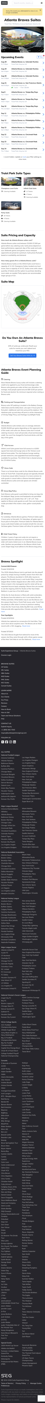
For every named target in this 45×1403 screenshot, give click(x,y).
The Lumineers (27, 1298)
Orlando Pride (27, 1000)
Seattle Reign (27, 1011)
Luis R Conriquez (28, 1107)
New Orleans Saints (29, 774)
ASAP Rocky (5, 1069)
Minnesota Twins (28, 814)
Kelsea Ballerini (27, 1074)
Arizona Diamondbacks (9, 809)
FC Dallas (4, 975)
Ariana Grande (6, 1085)
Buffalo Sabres (6, 907)
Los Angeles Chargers (30, 760)
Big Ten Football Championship (7, 1044)
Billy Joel (4, 1118)
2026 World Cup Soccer (9, 1345)
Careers (4, 706)
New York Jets (27, 779)
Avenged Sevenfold (8, 1091)
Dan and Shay (6, 1192)
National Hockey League (10, 898)
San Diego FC (27, 974)
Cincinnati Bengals (8, 774)
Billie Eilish (5, 1115)
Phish (24, 1218)
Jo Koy (3, 1311)
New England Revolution (31, 952)
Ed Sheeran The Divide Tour (9, 1237)
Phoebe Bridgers (28, 1221)
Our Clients (5, 697)
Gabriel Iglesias (6, 1257)
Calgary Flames (6, 909)
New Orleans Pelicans (30, 863)
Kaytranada (26, 1068)
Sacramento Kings (28, 882)
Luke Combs (26, 1112)
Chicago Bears (6, 772)
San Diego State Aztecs (30, 1049)
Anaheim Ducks (7, 901)
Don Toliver (5, 1227)
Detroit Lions (5, 785)
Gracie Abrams (6, 1268)
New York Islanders (29, 903)
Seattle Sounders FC (29, 979)
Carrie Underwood (7, 1165)
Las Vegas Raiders (28, 757)
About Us (4, 694)
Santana (25, 1257)
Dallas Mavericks (7, 871)
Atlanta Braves (6, 814)
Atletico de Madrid (7, 1348)
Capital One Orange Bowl (10, 1048)
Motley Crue (26, 1166)
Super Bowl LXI (27, 801)
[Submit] (13, 3)
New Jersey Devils (28, 901)
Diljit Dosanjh (6, 1211)
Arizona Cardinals (7, 758)
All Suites (4, 667)
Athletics (4, 812)
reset (24, 157)
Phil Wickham (27, 1216)
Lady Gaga (26, 1082)
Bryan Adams (6, 1148)
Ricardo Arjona (27, 1235)
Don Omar (5, 1225)
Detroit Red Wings (8, 926)
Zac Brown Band (28, 1334)
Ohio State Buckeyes (29, 1035)
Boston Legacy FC (7, 1003)
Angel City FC (6, 998)
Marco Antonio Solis (29, 1131)
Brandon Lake (6, 1137)
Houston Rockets (7, 882)
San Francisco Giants (29, 830)
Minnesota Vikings (28, 768)
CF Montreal (5, 955)
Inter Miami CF (6, 980)
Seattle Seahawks (28, 790)
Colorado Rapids (7, 964)
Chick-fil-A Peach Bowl (9, 1051)
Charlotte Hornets (7, 863)
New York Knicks (28, 866)
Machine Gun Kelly (29, 1115)
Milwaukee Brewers (29, 811)
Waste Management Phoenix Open (29, 1364)
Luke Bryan (26, 1110)
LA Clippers (5, 888)
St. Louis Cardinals (28, 836)
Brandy (3, 1140)
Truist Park (8, 24)
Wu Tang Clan (27, 1325)
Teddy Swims (27, 1290)
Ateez (3, 1088)
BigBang (4, 1113)
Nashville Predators (8, 942)
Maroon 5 (25, 1134)
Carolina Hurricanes (8, 912)
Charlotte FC (5, 958)
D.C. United (5, 969)
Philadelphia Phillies (29, 822)
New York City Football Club (30, 956)
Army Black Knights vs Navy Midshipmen (9, 1034)
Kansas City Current (8, 1017)
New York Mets (27, 817)
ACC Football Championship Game (8, 1026)
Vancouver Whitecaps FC (31, 990)
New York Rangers (28, 906)
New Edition (26, 1177)
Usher (24, 1320)
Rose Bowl (26, 1041)
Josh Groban (5, 1317)
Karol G (4, 1338)
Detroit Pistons (6, 877)
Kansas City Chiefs (8, 799)
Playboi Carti (27, 1227)
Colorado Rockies (7, 834)
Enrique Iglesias (7, 1243)
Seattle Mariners (28, 833)
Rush (24, 1249)
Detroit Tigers (6, 836)
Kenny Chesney (27, 1079)
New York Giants (28, 777)
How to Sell (5, 712)
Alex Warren (5, 1080)
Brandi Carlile (6, 1135)
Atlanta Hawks (6, 855)
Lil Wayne (25, 1090)
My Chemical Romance (30, 1172)
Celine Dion (5, 1168)
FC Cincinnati (6, 972)
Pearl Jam (25, 1210)
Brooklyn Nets (6, 860)
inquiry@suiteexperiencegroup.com (14, 733)
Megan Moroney (28, 1142)
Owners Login (6, 655)
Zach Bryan (26, 1336)
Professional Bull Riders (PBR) (9, 1363)
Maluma (25, 1120)
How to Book (6, 709)
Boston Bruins (6, 904)
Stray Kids (25, 1276)
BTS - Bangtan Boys (8, 1096)
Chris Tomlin (5, 1179)
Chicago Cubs (6, 823)
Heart (3, 1282)
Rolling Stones (27, 1240)
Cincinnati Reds (6, 828)
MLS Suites (5, 683)
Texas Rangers (27, 841)
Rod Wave (26, 1238)
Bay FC (3, 1001)
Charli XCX (5, 1170)
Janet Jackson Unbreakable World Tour (10, 1302)
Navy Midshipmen (28, 1033)
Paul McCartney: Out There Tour (29, 1206)
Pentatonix (26, 1213)
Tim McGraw (26, 1306)
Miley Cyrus (26, 1156)
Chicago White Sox (8, 825)
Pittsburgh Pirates (28, 825)
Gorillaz (4, 1265)
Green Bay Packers (8, 788)
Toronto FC (26, 988)
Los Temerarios (27, 1099)
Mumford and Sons (29, 1169)
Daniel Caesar (6, 1195)
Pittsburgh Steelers (29, 785)
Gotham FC (5, 1012)
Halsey (3, 1276)
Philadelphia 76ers (29, 874)
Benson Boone (6, 1104)
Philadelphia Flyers (29, 912)
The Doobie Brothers (29, 1292)
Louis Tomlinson (28, 1101)
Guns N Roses (6, 1273)
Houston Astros (6, 839)
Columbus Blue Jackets (9, 920)
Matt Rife (25, 1139)
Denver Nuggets (7, 874)
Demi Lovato (5, 1206)
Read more (26, 626)
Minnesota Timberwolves (31, 860)
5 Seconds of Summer (9, 1063)
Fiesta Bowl (26, 1027)
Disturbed (4, 1219)
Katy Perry (26, 1066)
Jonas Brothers (6, 1314)
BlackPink (4, 1124)
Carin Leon (5, 1162)
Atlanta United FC (7, 950)
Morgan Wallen (27, 1164)
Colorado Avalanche (8, 918)
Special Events (6, 1343)
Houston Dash (6, 1014)
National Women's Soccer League (13, 995)
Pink (23, 1224)
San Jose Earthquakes (30, 977)
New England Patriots (30, 771)
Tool (23, 1309)
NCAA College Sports (8, 1022)
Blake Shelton (6, 1126)
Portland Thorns (28, 1003)
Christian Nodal (6, 1181)
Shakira (25, 1260)
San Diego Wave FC (29, 1008)
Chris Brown (5, 1173)
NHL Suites (5, 679)
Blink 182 (4, 1129)
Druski (3, 1233)
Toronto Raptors (28, 888)
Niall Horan (26, 1180)
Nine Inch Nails (27, 1186)
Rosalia (25, 1246)
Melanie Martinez (28, 1148)
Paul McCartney (28, 1202)
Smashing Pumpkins (29, 1268)
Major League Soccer (8, 947)
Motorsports (5, 1359)
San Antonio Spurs (29, 885)
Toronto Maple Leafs (29, 928)
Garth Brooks (6, 1260)
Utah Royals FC (27, 1014)
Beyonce (4, 1110)
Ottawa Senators (28, 909)
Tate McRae (26, 1284)
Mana (24, 1123)
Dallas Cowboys (7, 780)
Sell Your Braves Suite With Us (21, 355)
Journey (4, 1320)
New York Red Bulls (29, 960)
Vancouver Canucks (29, 934)
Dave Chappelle (7, 1197)
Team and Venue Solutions (11, 716)
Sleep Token (26, 1265)
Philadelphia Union (29, 966)
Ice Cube (4, 1284)
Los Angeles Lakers (8, 891)
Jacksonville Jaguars (8, 796)
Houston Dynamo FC (8, 977)
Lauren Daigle (27, 1085)
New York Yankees (28, 819)
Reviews (4, 703)
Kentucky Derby (7, 1356)
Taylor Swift (26, 1287)
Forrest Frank (6, 1254)
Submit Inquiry (6, 727)
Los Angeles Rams (28, 763)
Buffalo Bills (5, 766)
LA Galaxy (5, 983)
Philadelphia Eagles (29, 782)
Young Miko (26, 1328)
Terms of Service (7, 1383)
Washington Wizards (30, 893)
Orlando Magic (27, 871)
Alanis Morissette (7, 1077)
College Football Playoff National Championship (10, 1054)
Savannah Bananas (29, 1345)
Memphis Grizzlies (7, 893)
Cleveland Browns (7, 777)
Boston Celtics (6, 858)
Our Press (4, 700)
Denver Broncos (7, 783)
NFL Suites (5, 670)
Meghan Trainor (28, 1145)
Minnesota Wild (7, 937)
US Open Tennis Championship (28, 1359)
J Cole (3, 1295)
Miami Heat (26, 855)
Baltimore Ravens (7, 763)
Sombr (24, 1271)
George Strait (6, 1262)
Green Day (5, 1271)
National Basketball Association (12, 852)
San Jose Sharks (28, 917)
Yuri (23, 1331)
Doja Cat (4, 1222)
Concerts (4, 1061)
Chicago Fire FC (6, 961)
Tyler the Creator (28, 1317)
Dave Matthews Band (9, 1200)
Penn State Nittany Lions (31, 1038)
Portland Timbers (28, 968)
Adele (3, 1074)
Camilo (3, 1157)
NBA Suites (5, 673)
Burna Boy (5, 1151)
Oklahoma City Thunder (30, 868)
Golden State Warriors (9, 880)
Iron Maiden (5, 1290)
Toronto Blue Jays (28, 844)
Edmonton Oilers (7, 929)
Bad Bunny (5, 1099)
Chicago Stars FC (7, 1006)
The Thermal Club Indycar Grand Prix (31, 1354)
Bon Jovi (4, 1132)
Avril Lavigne (6, 1093)
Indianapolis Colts (7, 794)
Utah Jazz (25, 890)
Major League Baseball (9, 806)
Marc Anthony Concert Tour (30, 1127)
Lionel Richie (26, 1096)
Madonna (25, 1118)
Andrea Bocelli (6, 1082)
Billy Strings (5, 1121)
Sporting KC (26, 982)
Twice (24, 1314)
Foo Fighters (5, 1251)
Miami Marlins (27, 808)
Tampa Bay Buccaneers (30, 793)
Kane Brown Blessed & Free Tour (9, 1334)
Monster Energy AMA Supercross (29, 1160)
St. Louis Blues (27, 923)
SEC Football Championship (27, 1045)
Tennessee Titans (28, 796)
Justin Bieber (5, 1322)
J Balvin (4, 1292)
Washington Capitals (29, 939)
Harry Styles (5, 1279)
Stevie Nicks (26, 1273)
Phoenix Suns (27, 877)
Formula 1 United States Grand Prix (10, 1352)
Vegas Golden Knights (30, 936)
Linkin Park (26, 1093)
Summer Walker (28, 1279)
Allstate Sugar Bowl (8, 1030)
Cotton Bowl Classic (29, 1024)
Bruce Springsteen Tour (9, 1143)
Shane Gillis (26, 1262)
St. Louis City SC (28, 985)
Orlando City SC (28, 963)
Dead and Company (8, 1203)
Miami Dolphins (27, 766)
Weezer (25, 1323)
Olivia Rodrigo (27, 1197)
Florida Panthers (7, 931)
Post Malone (26, 1229)
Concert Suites (6, 686)
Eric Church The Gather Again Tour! (9, 1247)
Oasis (24, 1191)
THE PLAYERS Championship (27, 1349)
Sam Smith (26, 1254)
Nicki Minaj (26, 1183)
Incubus (4, 1287)
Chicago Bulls (6, 866)
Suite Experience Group (9, 651)
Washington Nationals (30, 847)
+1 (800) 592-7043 (8, 730)
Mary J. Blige (26, 1137)
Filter (41, 57)
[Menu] (41, 3)
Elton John (5, 1241)
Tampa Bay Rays (28, 839)
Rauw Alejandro (28, 1232)
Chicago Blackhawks (8, 915)
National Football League (10, 755)
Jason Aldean (6, 1306)
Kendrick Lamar (27, 1077)
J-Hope (3, 1298)
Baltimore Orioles (7, 817)
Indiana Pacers (6, 885)
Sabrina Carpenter (28, 1251)
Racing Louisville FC (29, 1006)
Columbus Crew (7, 966)
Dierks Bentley (6, 1208)
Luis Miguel (26, 1104)
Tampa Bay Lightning (30, 925)
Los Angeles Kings (7, 934)
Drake (3, 1230)
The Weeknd (26, 1301)
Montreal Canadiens (8, 940)
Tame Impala (27, 1282)
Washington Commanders (31, 799)
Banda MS (5, 1102)
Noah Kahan (26, 1188)
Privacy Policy (21, 1383)
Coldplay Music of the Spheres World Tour (9, 1188)
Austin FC (4, 953)
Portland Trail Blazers (30, 879)
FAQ (2, 719)
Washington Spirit (28, 1017)
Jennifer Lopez (6, 1309)
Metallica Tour (27, 1150)
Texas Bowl (26, 1051)
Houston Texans (7, 791)
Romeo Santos (27, 1243)
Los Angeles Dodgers (8, 847)
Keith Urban (26, 1071)
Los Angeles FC (6, 986)
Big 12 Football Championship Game (8, 1039)
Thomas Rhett (27, 1303)
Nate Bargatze (27, 1175)
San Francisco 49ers (29, 788)
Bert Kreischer (6, 1107)
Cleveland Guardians (8, 831)
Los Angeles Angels (8, 845)
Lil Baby (25, 1088)
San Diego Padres (28, 828)
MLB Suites (5, 676)
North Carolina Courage (30, 997)
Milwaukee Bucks (28, 857)
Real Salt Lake (27, 971)
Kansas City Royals (8, 842)
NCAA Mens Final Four (30, 1030)
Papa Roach (26, 1199)
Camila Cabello (6, 1154)
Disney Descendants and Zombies (10, 1215)
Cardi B (3, 1159)
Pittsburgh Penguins (29, 914)
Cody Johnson (6, 1184)
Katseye (25, 1063)
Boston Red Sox (7, 820)
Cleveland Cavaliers (8, 869)
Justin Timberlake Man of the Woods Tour (10, 1326)
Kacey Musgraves (7, 1330)
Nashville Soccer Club (30, 950)
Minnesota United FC (8, 988)
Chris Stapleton (6, 1176)
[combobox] (22, 3)
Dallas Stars (5, 923)
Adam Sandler (6, 1072)
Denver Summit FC (8, 1009)
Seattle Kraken (27, 920)
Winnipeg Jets (27, 942)
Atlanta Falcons (7, 761)
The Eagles (26, 1295)
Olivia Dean (26, 1194)
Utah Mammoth (27, 931)
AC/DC (3, 1066)
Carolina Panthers (7, 769)
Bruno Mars (5, 1146)
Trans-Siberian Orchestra (31, 1312)
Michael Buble (27, 1153)
